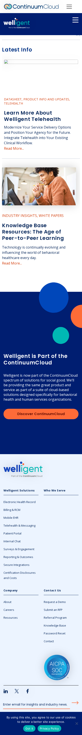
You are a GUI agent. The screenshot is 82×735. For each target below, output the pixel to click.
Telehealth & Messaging (19, 525)
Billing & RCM (11, 510)
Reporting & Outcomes (18, 557)
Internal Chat (12, 541)
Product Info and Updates (46, 99)
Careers (8, 610)
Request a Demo (55, 602)
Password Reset (54, 633)
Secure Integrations (16, 565)
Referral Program (55, 618)
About (7, 602)
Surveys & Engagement (18, 549)
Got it (29, 728)
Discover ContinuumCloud (41, 413)
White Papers (51, 215)
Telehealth (13, 103)
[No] (76, 723)
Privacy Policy (49, 728)
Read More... (14, 148)
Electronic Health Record (19, 502)
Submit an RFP (53, 610)
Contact (49, 641)
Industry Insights (19, 215)
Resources (10, 618)
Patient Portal (12, 533)
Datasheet (13, 99)
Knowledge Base (55, 625)
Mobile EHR (10, 518)
